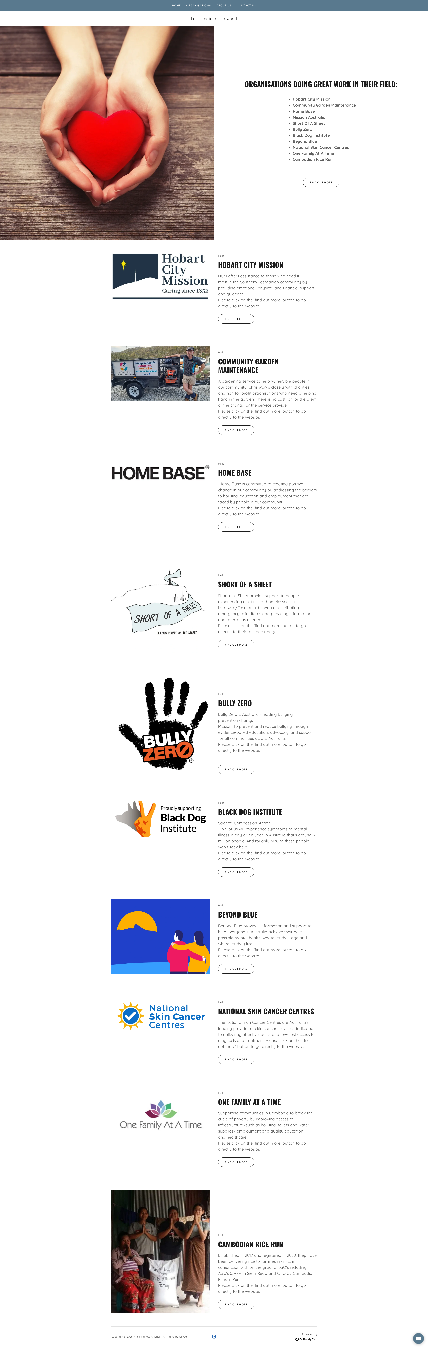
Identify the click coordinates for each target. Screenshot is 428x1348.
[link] (214, 1336)
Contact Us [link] (246, 5)
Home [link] (176, 5)
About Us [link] (224, 5)
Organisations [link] (198, 5)
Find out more (321, 182)
